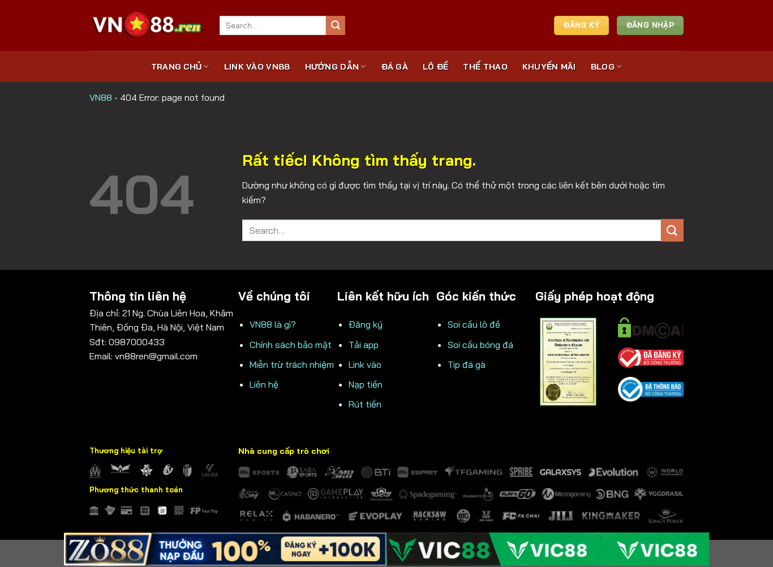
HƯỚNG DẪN (332, 67)
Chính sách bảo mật (291, 344)
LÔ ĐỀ (435, 67)
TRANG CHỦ (176, 67)
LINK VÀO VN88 (257, 67)
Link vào (365, 364)
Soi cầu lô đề (474, 324)
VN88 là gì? (273, 324)
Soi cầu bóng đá (480, 344)
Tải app (364, 344)
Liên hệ (264, 384)
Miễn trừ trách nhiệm (292, 364)
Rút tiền (365, 404)
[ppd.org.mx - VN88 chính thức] (146, 25)
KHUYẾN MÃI (549, 67)
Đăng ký (366, 324)
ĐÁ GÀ (394, 67)
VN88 (100, 97)
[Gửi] (335, 25)
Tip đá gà (467, 364)
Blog (603, 67)
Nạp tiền (366, 384)
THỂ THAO (485, 67)
